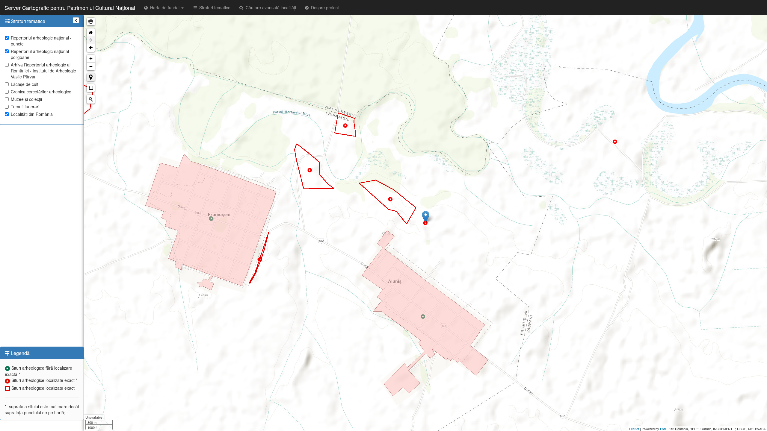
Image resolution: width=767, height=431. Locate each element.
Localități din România (32, 114)
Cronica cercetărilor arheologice (41, 92)
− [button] (91, 66)
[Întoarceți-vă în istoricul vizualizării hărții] (91, 48)
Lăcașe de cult (24, 84)
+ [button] (91, 58)
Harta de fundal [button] (164, 7)
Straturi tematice (213, 7)
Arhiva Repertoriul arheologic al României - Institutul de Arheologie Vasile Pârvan (43, 71)
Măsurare (91, 88)
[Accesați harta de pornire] (91, 32)
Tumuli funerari (25, 107)
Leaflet (634, 428)
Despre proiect (324, 7)
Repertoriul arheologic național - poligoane (41, 54)
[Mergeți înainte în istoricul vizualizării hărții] (91, 40)
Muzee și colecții (26, 99)
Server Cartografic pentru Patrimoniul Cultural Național (69, 7)
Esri (663, 428)
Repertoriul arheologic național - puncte (41, 41)
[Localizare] (91, 77)
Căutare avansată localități (269, 7)
